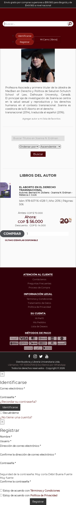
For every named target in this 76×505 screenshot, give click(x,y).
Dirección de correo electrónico (20, 445)
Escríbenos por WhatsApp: (52, 364)
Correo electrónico (12, 388)
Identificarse (24, 36)
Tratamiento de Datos (39, 303)
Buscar (38, 154)
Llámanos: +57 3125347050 (22, 364)
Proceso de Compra (39, 287)
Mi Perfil (39, 318)
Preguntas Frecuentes (39, 283)
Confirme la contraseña (15, 481)
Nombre (6, 436)
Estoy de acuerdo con (31, 490)
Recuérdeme (10, 412)
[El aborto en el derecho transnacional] (5, 190)
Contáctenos (39, 279)
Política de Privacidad (39, 307)
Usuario (5, 441)
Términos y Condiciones (39, 299)
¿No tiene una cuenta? (16, 417)
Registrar (25, 42)
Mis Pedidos (39, 322)
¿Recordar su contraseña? (18, 401)
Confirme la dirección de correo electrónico (28, 454)
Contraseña (8, 397)
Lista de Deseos (39, 326)
